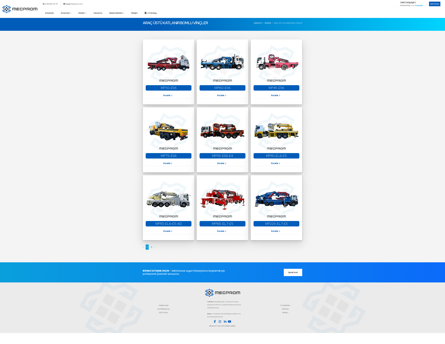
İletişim (134, 13)
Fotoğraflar (285, 305)
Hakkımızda (163, 305)
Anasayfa (49, 13)
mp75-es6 (168, 156)
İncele (166, 95)
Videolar (285, 309)
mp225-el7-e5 (276, 223)
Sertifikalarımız (163, 309)
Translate (419, 5)
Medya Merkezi (115, 13)
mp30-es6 (168, 88)
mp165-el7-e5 (222, 223)
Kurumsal (65, 13)
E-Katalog (152, 13)
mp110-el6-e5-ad (168, 223)
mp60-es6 (222, 88)
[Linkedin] (225, 322)
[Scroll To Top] (441, 341)
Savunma (98, 13)
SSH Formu (434, 4)
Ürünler (81, 13)
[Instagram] (220, 322)
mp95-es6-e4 (222, 156)
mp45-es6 (276, 88)
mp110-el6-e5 (276, 156)
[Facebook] (215, 322)
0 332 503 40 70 (51, 4)
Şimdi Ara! (293, 272)
